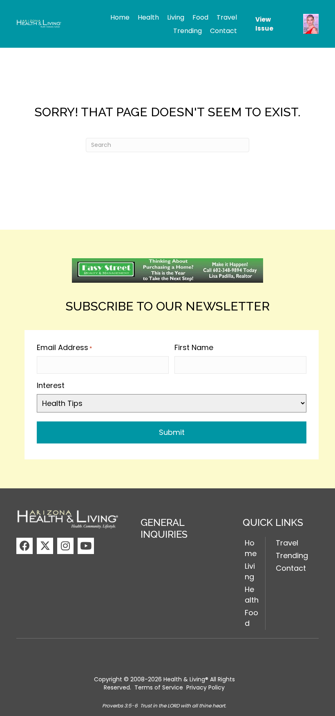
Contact (291, 568)
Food (251, 617)
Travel (287, 543)
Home (251, 548)
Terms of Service (158, 687)
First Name (193, 347)
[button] (24, 546)
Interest (51, 385)
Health (252, 594)
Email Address (64, 347)
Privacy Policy (205, 687)
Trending (292, 555)
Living (250, 571)
